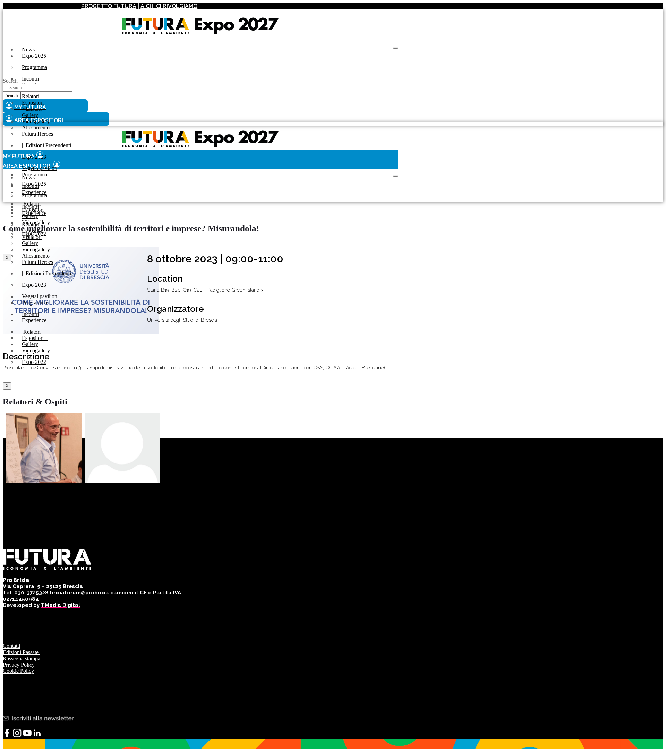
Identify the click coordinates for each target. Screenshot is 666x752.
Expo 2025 (34, 56)
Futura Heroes (37, 134)
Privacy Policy (19, 665)
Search (10, 81)
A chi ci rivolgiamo (168, 6)
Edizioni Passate (21, 652)
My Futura (19, 156)
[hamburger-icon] (395, 48)
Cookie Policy (18, 671)
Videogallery (36, 350)
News (31, 49)
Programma (34, 67)
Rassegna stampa (22, 658)
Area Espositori (27, 165)
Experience (34, 213)
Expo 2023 (34, 285)
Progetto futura (108, 6)
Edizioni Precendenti (46, 145)
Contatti (11, 646)
